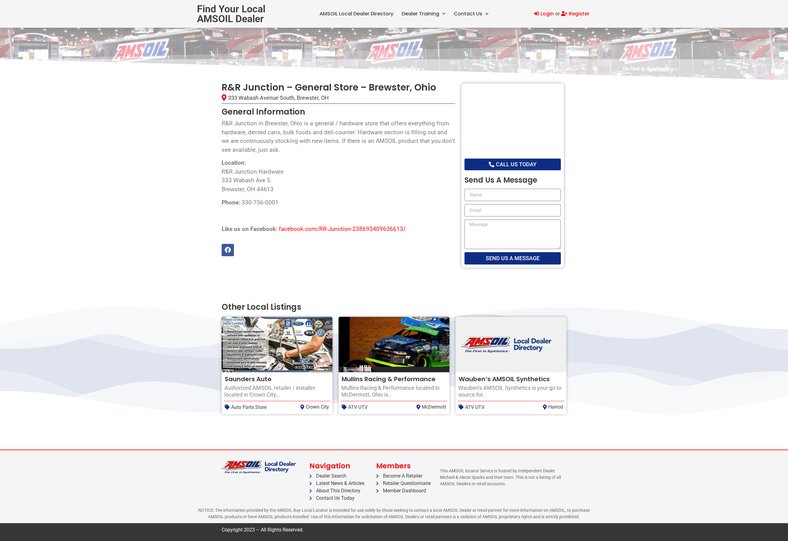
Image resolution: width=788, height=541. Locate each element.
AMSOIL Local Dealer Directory (356, 13)
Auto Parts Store (249, 407)
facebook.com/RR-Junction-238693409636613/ (342, 228)
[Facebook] (228, 250)
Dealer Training (420, 13)
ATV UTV (358, 407)
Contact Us (468, 13)
